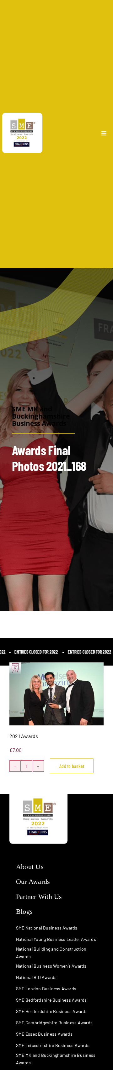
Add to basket (71, 766)
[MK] (22, 115)
